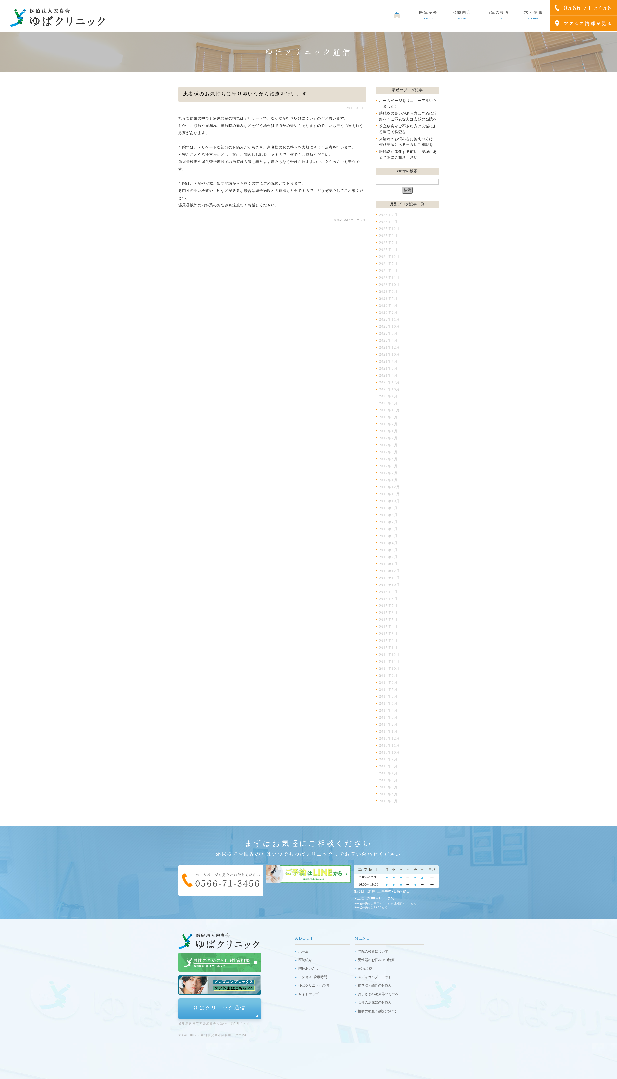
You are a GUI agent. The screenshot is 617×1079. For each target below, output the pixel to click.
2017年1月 (388, 480)
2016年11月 (389, 494)
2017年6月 (388, 445)
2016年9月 (388, 508)
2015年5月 (388, 620)
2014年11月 (389, 661)
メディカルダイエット (375, 977)
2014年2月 (388, 724)
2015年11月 (389, 578)
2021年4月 (388, 375)
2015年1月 (388, 648)
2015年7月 (388, 606)
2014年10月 (389, 668)
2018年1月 (388, 431)
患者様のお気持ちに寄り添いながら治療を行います (245, 93)
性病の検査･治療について (377, 1011)
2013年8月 (388, 766)
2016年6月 (388, 529)
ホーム (303, 951)
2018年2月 (388, 424)
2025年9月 (388, 236)
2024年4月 (388, 271)
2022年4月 (388, 340)
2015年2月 (388, 641)
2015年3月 (388, 634)
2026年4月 (388, 222)
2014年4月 (388, 710)
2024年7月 (388, 264)
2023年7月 (388, 298)
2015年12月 (389, 571)
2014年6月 (388, 696)
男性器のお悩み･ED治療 (376, 960)
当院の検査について (373, 951)
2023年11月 (389, 278)
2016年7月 (388, 522)
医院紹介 (305, 960)
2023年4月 (388, 305)
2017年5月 (388, 452)
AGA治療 (365, 968)
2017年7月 (388, 438)
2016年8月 (388, 515)
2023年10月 (389, 284)
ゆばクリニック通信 (220, 1007)
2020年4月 (388, 403)
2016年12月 (389, 487)
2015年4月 (388, 627)
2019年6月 (388, 417)
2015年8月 (388, 599)
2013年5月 (388, 787)
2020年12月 (389, 382)
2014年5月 (388, 703)
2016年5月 (388, 536)
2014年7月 (388, 689)
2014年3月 (388, 717)
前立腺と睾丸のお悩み (375, 985)
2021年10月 (389, 354)
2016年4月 (388, 543)
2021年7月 (388, 361)
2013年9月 (388, 759)
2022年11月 (389, 319)
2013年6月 (388, 780)
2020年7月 (388, 396)
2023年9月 (388, 291)
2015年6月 (388, 613)
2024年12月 (389, 257)
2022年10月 (389, 326)
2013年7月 (388, 773)
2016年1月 (388, 564)
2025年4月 (388, 250)
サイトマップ (308, 994)
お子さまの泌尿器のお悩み (378, 994)
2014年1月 (388, 731)
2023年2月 (388, 312)
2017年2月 (388, 473)
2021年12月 (389, 347)
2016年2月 (388, 557)
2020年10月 (389, 389)
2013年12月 (389, 738)
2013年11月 (389, 745)
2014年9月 (388, 675)
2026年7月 (388, 215)
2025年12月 (389, 229)
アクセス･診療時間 (312, 977)
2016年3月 (388, 550)
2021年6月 (388, 368)
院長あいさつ (308, 968)
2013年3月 (388, 801)
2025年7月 (388, 243)
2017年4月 (388, 459)
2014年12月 (389, 654)
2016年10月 (389, 501)
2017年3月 (388, 466)
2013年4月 (388, 794)
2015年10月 (389, 585)
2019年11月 (389, 410)
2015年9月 (388, 592)
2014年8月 (388, 682)
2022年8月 (388, 333)
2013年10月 (389, 752)
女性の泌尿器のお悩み (375, 1002)
